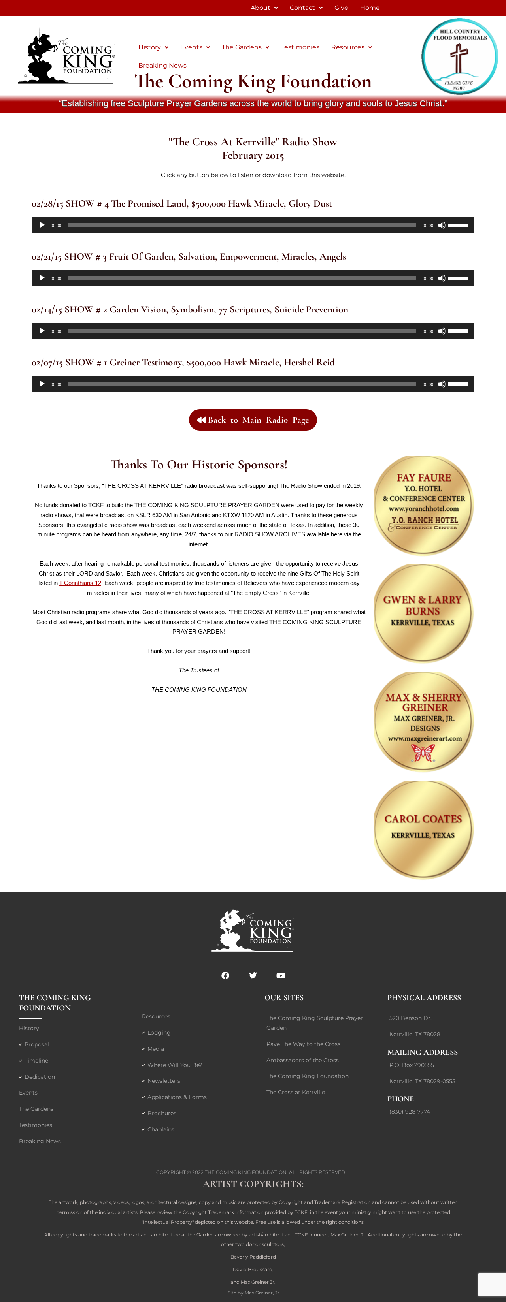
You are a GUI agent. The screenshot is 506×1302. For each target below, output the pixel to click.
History (149, 47)
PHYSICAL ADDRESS (424, 998)
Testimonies (300, 47)
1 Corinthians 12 (80, 583)
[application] (253, 225)
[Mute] (442, 225)
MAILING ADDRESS (422, 1052)
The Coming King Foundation (246, 1172)
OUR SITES (284, 998)
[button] (153, 47)
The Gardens (242, 47)
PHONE (400, 1099)
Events (191, 47)
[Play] (42, 225)
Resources (347, 47)
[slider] (459, 224)
